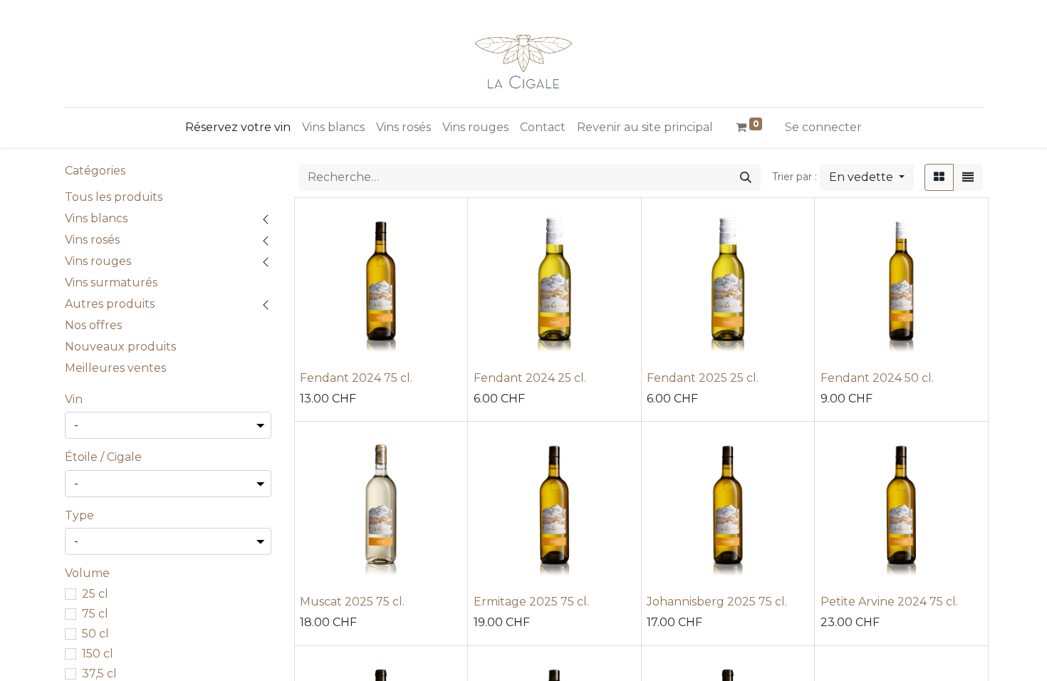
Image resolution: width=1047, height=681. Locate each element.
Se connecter (823, 127)
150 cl (97, 653)
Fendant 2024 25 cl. (530, 378)
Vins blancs (96, 218)
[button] (867, 177)
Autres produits (110, 304)
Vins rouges (98, 261)
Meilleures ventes (115, 368)
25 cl (95, 594)
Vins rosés (92, 239)
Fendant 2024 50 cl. (877, 378)
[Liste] (968, 177)
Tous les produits (113, 197)
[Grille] (939, 177)
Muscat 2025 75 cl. (352, 601)
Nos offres (93, 325)
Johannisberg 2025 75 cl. (717, 601)
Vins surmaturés (111, 282)
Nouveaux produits (120, 346)
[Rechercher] (746, 177)
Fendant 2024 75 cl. (356, 378)
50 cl (95, 633)
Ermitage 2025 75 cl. (531, 601)
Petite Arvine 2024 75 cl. (889, 601)
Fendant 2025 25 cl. (703, 378)
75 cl (95, 613)
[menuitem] (237, 127)
